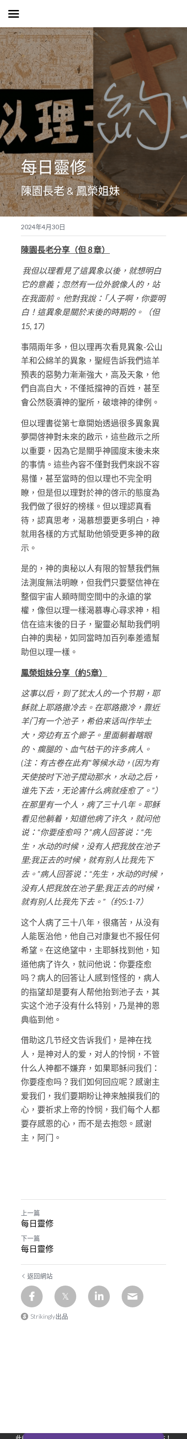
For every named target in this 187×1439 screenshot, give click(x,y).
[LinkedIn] (99, 1296)
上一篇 (30, 1213)
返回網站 (40, 1276)
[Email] (132, 1296)
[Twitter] (65, 1296)
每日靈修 (37, 1223)
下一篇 (30, 1238)
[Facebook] (32, 1296)
